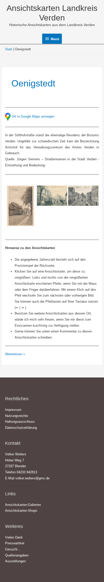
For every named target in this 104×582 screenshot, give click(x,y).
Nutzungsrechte (16, 416)
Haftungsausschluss (20, 421)
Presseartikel (14, 543)
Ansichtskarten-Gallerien (23, 505)
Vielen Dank (14, 537)
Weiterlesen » (15, 354)
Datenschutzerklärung (21, 428)
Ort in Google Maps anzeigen (33, 116)
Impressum (13, 410)
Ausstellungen (15, 561)
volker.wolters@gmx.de (32, 478)
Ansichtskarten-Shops (21, 510)
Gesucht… (13, 549)
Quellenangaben (17, 555)
